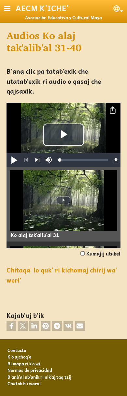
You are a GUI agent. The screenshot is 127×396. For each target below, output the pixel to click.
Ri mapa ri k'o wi (23, 363)
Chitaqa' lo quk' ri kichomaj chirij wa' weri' (62, 275)
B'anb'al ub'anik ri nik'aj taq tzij (39, 377)
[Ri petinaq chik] (37, 160)
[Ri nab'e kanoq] (26, 160)
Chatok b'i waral (24, 383)
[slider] (84, 160)
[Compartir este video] (112, 110)
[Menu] (11, 9)
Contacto (16, 350)
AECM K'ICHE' (42, 8)
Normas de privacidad (29, 370)
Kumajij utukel (103, 253)
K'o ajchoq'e (19, 356)
